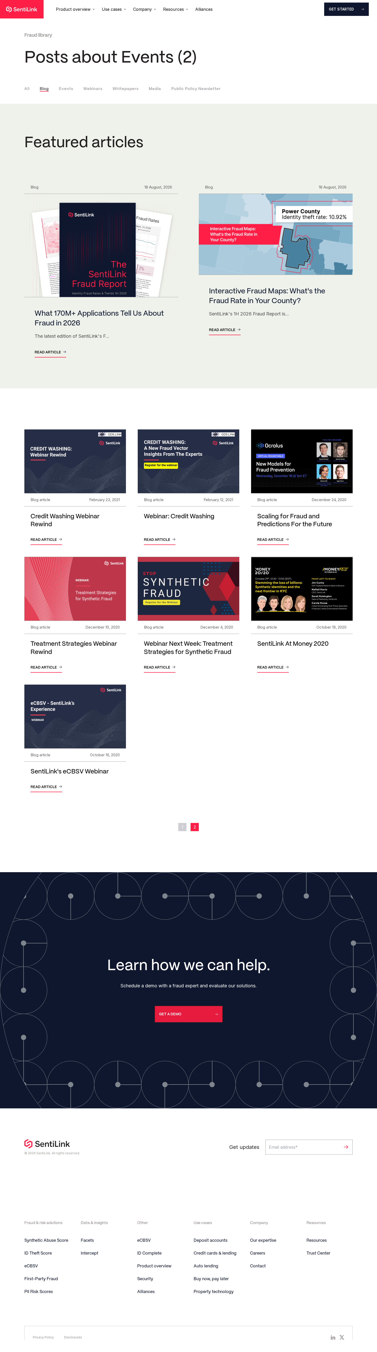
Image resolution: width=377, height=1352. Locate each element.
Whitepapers (125, 89)
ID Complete (149, 1253)
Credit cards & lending (215, 1253)
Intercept (89, 1253)
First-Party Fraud (41, 1279)
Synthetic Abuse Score (46, 1240)
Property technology (214, 1292)
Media (155, 89)
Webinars (92, 89)
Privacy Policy (43, 1337)
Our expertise (263, 1240)
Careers (257, 1253)
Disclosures (73, 1337)
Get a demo (170, 1014)
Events (66, 89)
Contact (258, 1266)
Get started (341, 9)
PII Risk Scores (38, 1292)
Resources (316, 1240)
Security (145, 1279)
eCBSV (31, 1266)
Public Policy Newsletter (196, 89)
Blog (44, 89)
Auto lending (206, 1266)
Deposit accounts (210, 1240)
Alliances (204, 9)
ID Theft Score (38, 1253)
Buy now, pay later (211, 1279)
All (26, 89)
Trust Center (318, 1253)
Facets (87, 1240)
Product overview (154, 1266)
